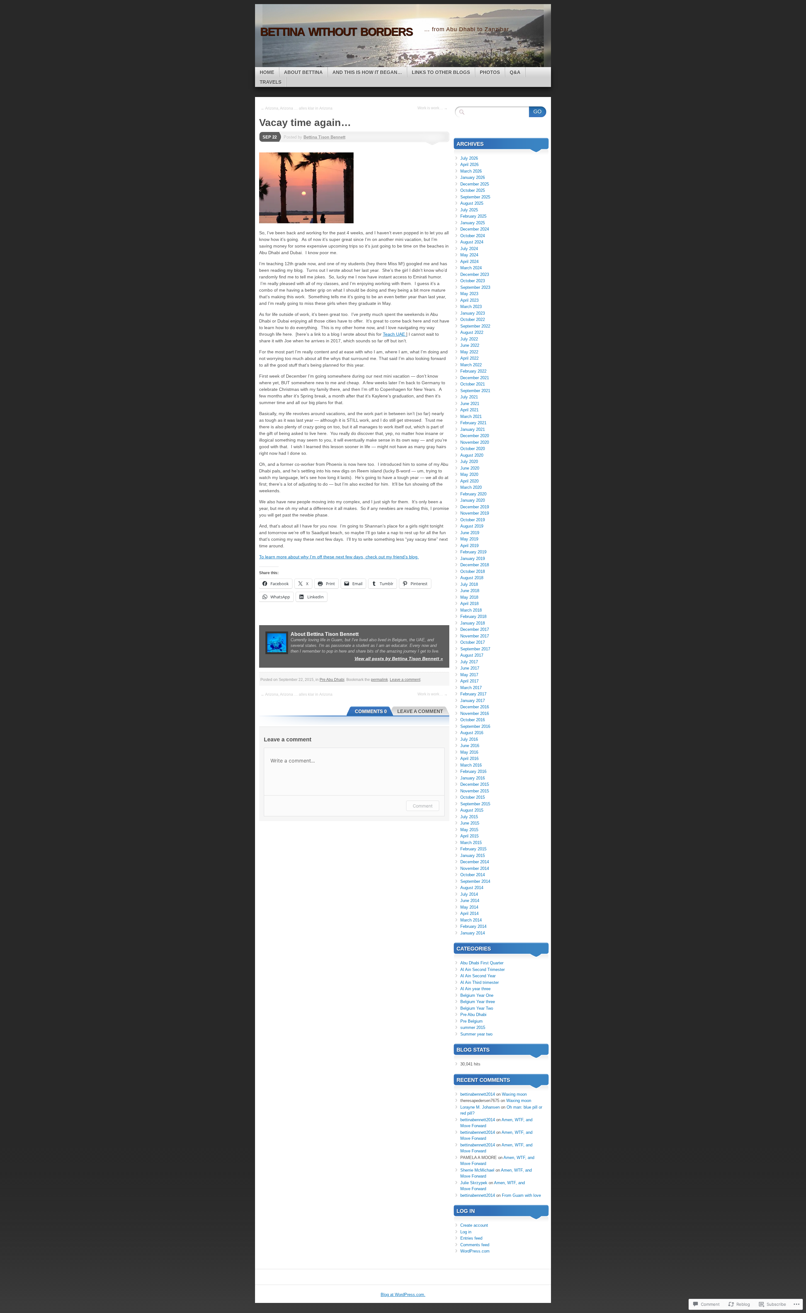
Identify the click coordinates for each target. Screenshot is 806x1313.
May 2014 (469, 907)
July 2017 (469, 661)
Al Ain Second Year (478, 975)
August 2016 (471, 732)
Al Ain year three (475, 988)
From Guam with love (521, 1195)
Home (267, 72)
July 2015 (469, 816)
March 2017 (471, 687)
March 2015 (471, 842)
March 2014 (471, 920)
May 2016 (469, 752)
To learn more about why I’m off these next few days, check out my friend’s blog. (339, 556)
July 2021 (469, 397)
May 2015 (469, 829)
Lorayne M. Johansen (480, 1107)
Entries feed (471, 1238)
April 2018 (469, 603)
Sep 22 (270, 137)
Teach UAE (394, 334)
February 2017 (473, 694)
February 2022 (473, 371)
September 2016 (475, 726)
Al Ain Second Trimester (482, 969)
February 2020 (473, 494)
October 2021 (472, 384)
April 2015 (469, 836)
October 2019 (472, 519)
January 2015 (472, 855)
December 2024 (474, 229)
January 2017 (472, 700)
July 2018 (469, 584)
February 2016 (473, 771)
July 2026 (469, 158)
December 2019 (474, 507)
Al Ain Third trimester (479, 982)
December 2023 (474, 274)
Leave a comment (405, 679)
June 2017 (469, 668)
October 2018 (472, 571)
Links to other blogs (441, 72)
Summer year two (476, 1034)
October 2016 (472, 719)
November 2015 (474, 791)
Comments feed (474, 1244)
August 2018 (471, 577)
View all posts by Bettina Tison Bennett (399, 658)
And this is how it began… (367, 72)
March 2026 (471, 171)
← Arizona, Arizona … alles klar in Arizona (296, 108)
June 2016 (469, 745)
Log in (465, 1232)
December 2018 (474, 564)
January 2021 (472, 429)
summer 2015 (472, 1027)
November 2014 (474, 868)
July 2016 (469, 739)
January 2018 (472, 623)
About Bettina (303, 72)
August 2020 (471, 455)
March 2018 (471, 610)
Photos (490, 72)
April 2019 (469, 545)
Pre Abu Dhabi (332, 679)
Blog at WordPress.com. (403, 1294)
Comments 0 (371, 711)
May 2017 (469, 674)
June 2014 (469, 900)
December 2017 (474, 629)
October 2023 (472, 280)
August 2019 (471, 526)
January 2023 (472, 313)
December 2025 (474, 184)
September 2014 (475, 881)
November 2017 (474, 636)
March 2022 (471, 365)
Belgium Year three (477, 1001)
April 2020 (469, 481)
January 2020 (472, 500)
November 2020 (474, 442)
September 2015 (475, 804)
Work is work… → (432, 108)
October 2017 (472, 642)
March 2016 (471, 765)
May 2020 (469, 474)
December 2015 (474, 784)
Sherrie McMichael (477, 1170)
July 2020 (469, 461)
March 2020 (471, 487)
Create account (474, 1225)
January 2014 (472, 933)
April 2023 (469, 300)
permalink (379, 679)
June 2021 (469, 403)
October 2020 (472, 448)
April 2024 (469, 261)
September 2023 (475, 287)
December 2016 (474, 707)
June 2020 (469, 468)
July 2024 (469, 248)
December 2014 (474, 861)
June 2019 (469, 532)
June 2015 (469, 823)
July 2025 (469, 210)
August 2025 (471, 203)
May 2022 (469, 352)
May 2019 (469, 539)
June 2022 (469, 345)
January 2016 (472, 778)
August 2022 (471, 332)
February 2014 (473, 926)
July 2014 (469, 894)
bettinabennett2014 (477, 1094)
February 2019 (473, 552)
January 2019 (472, 558)
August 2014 (471, 887)
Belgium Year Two (476, 1008)
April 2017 (469, 681)
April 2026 (469, 164)
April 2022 (469, 358)
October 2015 (472, 797)
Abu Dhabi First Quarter (481, 963)
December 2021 (474, 377)
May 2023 (469, 293)
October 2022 (472, 319)
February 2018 (473, 616)
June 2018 (469, 590)
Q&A (515, 72)
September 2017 (475, 649)
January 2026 (472, 177)
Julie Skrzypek (473, 1182)
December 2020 (474, 435)
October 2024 (472, 235)
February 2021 (473, 422)
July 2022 (469, 339)
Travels (270, 82)
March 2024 (471, 267)
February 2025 (473, 216)
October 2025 (472, 190)
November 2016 (474, 713)
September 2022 (475, 326)
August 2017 (471, 655)
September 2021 (475, 390)
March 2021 (471, 416)
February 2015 (473, 849)
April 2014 (469, 913)
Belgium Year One (476, 995)
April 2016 (469, 758)
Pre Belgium (471, 1021)
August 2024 (471, 242)
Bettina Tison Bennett (324, 137)
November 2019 (474, 513)
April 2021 (469, 410)
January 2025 (472, 222)
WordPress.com (475, 1251)
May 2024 (469, 255)
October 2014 (472, 874)
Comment (423, 805)
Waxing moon (514, 1094)
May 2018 (469, 597)
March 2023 (471, 306)
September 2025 (475, 197)
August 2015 (471, 810)
